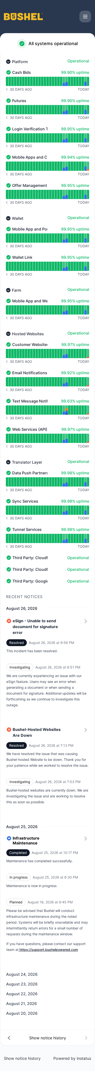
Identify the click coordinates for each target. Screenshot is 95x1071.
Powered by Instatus (72, 1058)
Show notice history (22, 1058)
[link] (47, 898)
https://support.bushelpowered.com (48, 949)
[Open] (85, 16)
